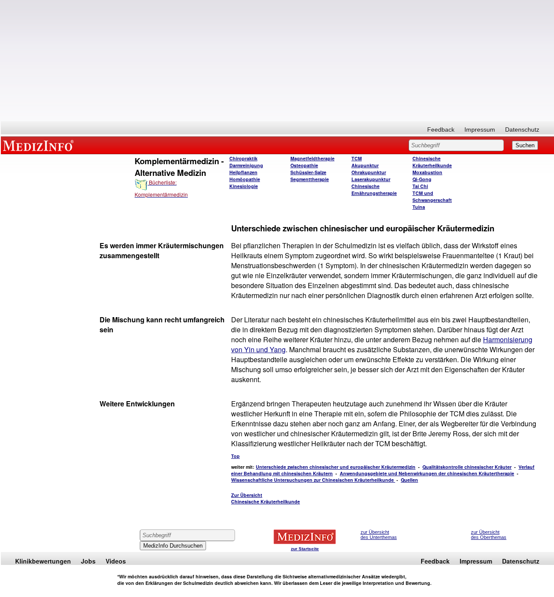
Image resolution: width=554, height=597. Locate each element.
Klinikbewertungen (43, 561)
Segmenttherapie (309, 179)
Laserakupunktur (370, 179)
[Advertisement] (277, 60)
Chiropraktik (243, 158)
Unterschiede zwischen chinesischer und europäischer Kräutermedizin (336, 467)
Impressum (479, 129)
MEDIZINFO (40, 145)
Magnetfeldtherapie (312, 158)
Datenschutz (522, 129)
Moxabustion (427, 172)
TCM (356, 158)
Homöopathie (244, 179)
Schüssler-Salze (308, 172)
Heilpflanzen (243, 172)
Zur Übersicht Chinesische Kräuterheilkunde (265, 498)
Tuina (418, 207)
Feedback (440, 129)
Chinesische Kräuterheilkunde (432, 162)
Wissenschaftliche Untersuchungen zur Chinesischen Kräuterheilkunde (313, 480)
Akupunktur (365, 165)
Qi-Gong (422, 179)
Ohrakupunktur (368, 172)
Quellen (409, 480)
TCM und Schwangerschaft (432, 196)
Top (235, 456)
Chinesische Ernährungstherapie (374, 189)
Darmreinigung (246, 165)
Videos (116, 561)
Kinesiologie (243, 186)
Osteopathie (304, 165)
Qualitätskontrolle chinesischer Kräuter (467, 467)
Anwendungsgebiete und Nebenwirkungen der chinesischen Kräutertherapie (427, 473)
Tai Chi (420, 186)
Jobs (88, 561)
